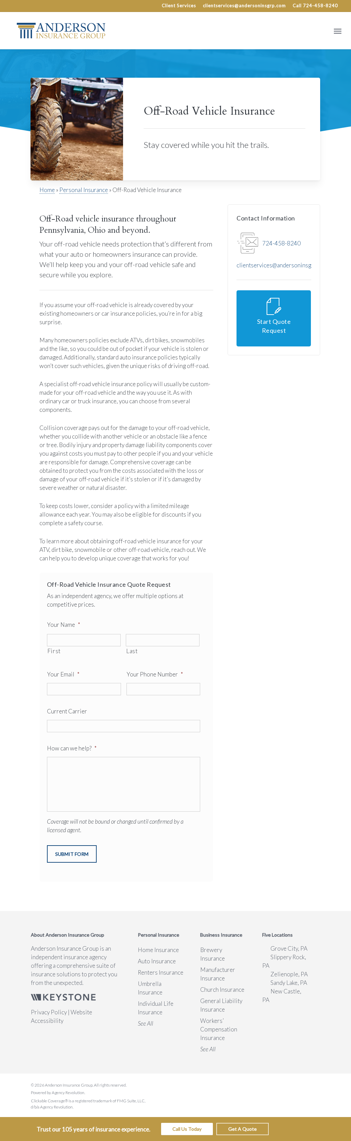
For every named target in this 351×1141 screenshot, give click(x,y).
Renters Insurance (160, 972)
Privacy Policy (49, 1012)
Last (132, 651)
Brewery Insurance (212, 954)
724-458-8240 (281, 243)
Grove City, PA (288, 948)
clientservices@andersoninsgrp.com (244, 5)
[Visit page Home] (61, 30)
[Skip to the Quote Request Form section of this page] (274, 318)
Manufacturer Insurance (217, 974)
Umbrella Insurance (150, 988)
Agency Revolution (68, 1092)
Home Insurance (158, 949)
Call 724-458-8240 (315, 5)
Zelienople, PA (289, 974)
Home (47, 189)
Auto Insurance (157, 961)
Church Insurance (222, 989)
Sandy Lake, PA (288, 982)
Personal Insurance (83, 189)
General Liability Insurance (221, 1005)
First (54, 651)
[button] (337, 30)
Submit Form (71, 854)
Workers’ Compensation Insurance (218, 1029)
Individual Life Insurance (155, 1008)
